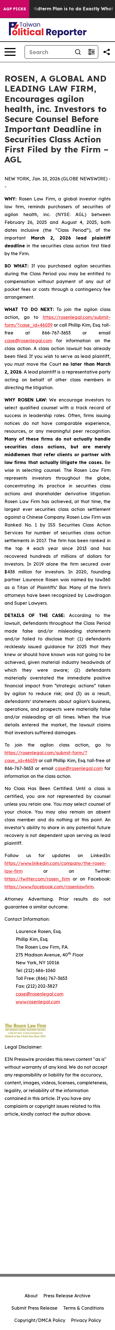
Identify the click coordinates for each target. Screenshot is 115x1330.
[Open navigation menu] (10, 52)
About (31, 1295)
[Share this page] (107, 52)
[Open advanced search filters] (91, 52)
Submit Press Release (34, 1308)
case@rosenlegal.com (28, 340)
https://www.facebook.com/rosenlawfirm (49, 886)
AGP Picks (14, 8)
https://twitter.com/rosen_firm (37, 879)
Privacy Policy (86, 1320)
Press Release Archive (66, 1295)
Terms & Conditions (83, 1308)
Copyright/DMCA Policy (39, 1320)
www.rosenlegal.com (38, 1001)
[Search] (78, 52)
